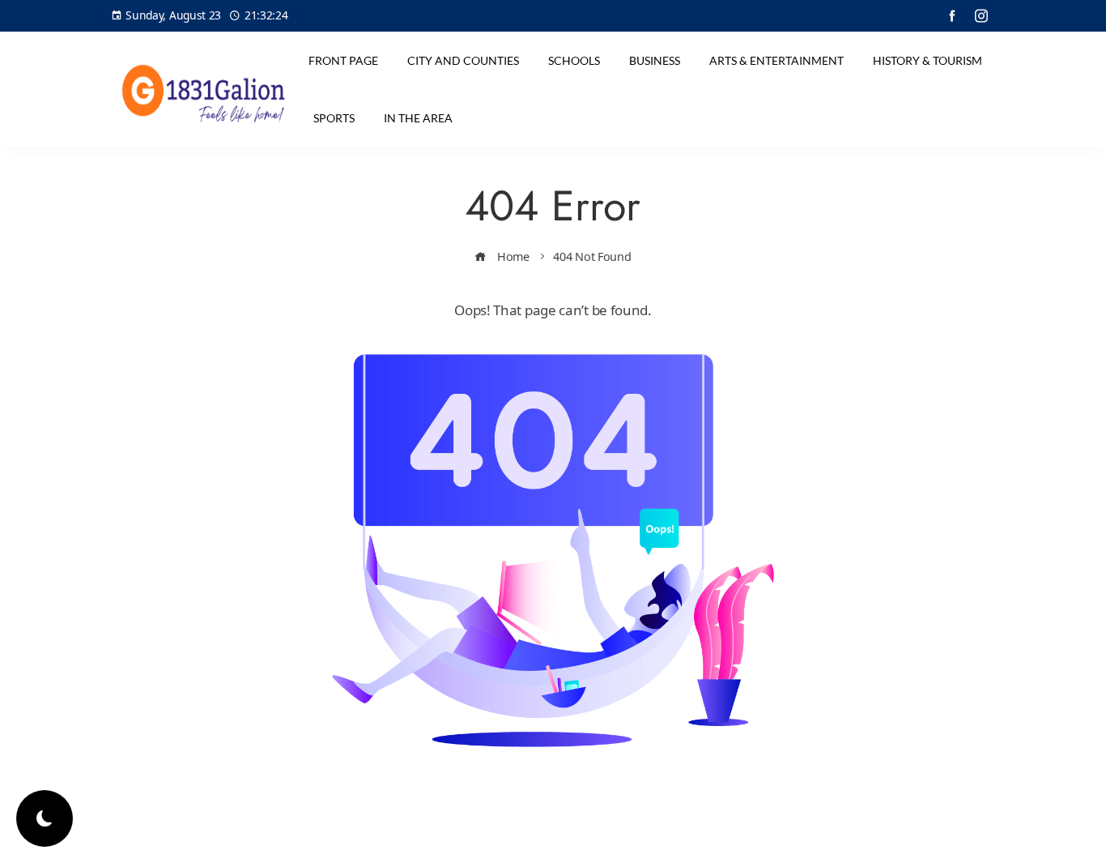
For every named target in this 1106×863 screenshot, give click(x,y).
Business (654, 60)
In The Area (418, 118)
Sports (334, 118)
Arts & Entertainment (776, 60)
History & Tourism (927, 60)
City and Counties (463, 60)
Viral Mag (683, 837)
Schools (574, 60)
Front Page (343, 60)
